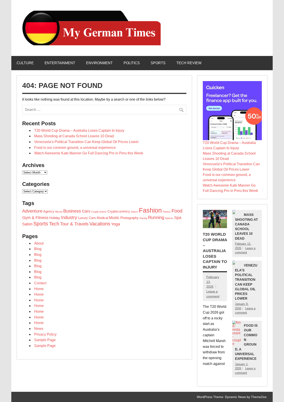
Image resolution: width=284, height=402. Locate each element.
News (38, 328)
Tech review (188, 63)
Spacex (169, 218)
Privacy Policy (45, 334)
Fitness (167, 211)
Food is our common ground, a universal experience (75, 147)
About (38, 243)
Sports (158, 63)
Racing (143, 218)
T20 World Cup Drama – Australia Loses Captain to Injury (79, 130)
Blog (37, 249)
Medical (102, 218)
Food (177, 211)
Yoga (115, 224)
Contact (40, 283)
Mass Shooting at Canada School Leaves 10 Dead (74, 136)
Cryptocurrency (118, 211)
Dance (134, 211)
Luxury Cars (87, 218)
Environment (99, 63)
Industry (69, 217)
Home (39, 289)
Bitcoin (58, 211)
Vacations (99, 224)
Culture (25, 63)
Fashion (150, 210)
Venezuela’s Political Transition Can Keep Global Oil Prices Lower (86, 142)
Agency (48, 211)
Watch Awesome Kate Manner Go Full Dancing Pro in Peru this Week (88, 153)
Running (156, 217)
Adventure (32, 211)
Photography (129, 218)
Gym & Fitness (35, 217)
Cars (86, 211)
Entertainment (60, 63)
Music (114, 217)
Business (72, 211)
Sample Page (45, 340)
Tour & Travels (74, 223)
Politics (132, 63)
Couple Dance (98, 211)
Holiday (54, 218)
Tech (54, 224)
